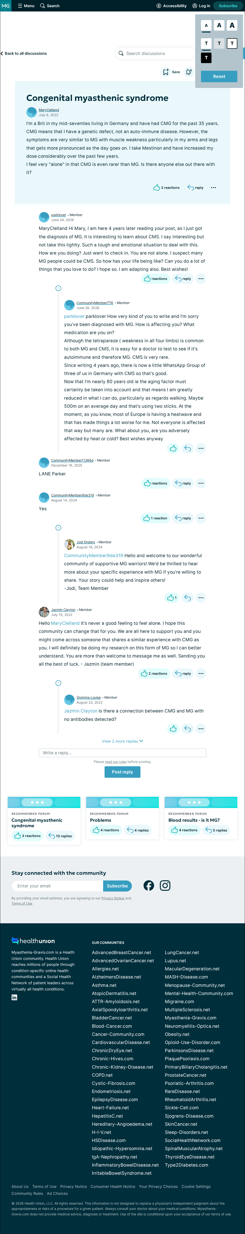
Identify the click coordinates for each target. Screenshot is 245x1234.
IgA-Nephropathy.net (114, 1157)
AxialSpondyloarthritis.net (120, 1009)
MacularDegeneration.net (192, 969)
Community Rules (27, 1193)
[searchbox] (160, 53)
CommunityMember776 (95, 303)
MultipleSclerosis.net (187, 1009)
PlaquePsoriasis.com (187, 1058)
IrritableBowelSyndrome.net (122, 1173)
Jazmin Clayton (63, 610)
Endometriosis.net (111, 1091)
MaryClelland (49, 110)
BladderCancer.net (112, 1018)
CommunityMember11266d (72, 460)
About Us (19, 1186)
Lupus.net (175, 960)
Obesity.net (177, 1034)
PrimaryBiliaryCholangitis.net (196, 1067)
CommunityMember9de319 (72, 495)
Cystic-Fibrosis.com (113, 1083)
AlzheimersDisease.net (116, 977)
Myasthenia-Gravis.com (191, 1018)
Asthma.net (104, 985)
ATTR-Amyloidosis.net (116, 1001)
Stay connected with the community (58, 873)
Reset (219, 76)
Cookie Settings (196, 1186)
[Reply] (187, 448)
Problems (100, 820)
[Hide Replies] (58, 288)
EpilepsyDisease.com (115, 1099)
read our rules (116, 762)
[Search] (121, 53)
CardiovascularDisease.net (121, 1042)
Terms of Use (21, 903)
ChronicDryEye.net (112, 1050)
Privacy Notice (112, 898)
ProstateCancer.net (185, 1075)
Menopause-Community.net (195, 985)
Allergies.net (105, 969)
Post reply (122, 771)
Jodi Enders (86, 542)
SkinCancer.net (181, 1124)
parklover (58, 215)
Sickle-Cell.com (182, 1107)
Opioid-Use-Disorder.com (192, 1042)
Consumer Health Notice (113, 1186)
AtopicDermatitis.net (114, 993)
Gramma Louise (89, 697)
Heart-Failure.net (110, 1107)
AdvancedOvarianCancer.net (123, 960)
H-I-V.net (101, 1132)
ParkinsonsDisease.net (189, 1050)
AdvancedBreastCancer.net (121, 952)
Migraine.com (179, 1001)
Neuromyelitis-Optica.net (192, 1026)
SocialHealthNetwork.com (193, 1140)
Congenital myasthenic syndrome (36, 823)
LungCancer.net (182, 952)
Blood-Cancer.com (112, 1026)
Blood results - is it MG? (194, 820)
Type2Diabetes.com (186, 1165)
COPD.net (102, 1075)
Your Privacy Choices (158, 1186)
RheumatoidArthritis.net (190, 1099)
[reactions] (173, 448)
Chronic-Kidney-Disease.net (122, 1067)
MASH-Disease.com (186, 977)
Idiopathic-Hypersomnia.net (122, 1148)
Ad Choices (57, 1193)
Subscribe (228, 5)
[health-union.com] (33, 942)
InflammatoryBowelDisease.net (125, 1165)
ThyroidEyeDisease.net (190, 1157)
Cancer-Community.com (118, 1034)
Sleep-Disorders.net (186, 1132)
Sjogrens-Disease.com (189, 1116)
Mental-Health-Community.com (199, 993)
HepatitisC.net (107, 1116)
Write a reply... (57, 752)
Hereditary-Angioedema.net (122, 1124)
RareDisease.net (182, 1091)
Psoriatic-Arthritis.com (189, 1083)
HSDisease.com (109, 1140)
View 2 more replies (120, 741)
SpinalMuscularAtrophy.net (194, 1148)
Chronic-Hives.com (113, 1058)
